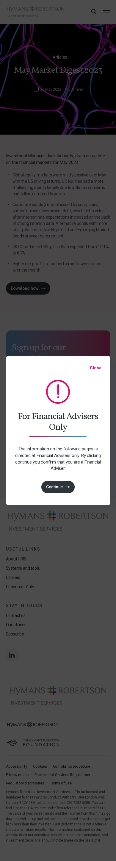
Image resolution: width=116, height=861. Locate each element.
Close (95, 367)
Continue (54, 486)
